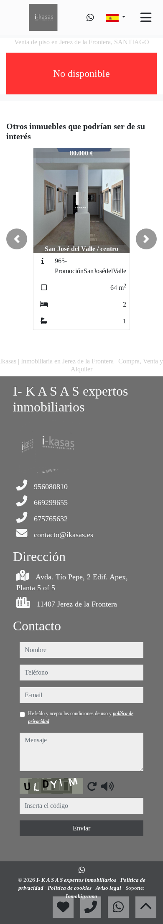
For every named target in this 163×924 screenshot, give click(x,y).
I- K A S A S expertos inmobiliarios (76, 880)
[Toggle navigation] (145, 17)
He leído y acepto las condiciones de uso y (80, 717)
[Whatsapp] (90, 17)
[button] (16, 238)
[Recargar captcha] (92, 786)
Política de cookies (70, 888)
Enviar (81, 828)
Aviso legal (109, 888)
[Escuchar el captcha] (107, 786)
